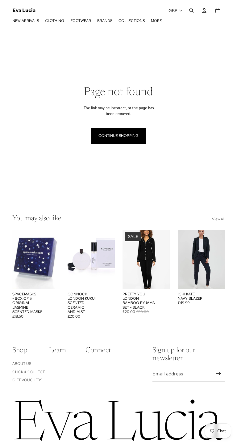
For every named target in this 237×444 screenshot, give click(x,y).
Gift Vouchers (27, 380)
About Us (21, 363)
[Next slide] (54, 259)
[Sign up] (218, 373)
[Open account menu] (204, 10)
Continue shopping (118, 135)
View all (218, 219)
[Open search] (191, 10)
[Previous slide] (17, 259)
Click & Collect (28, 372)
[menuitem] (156, 21)
